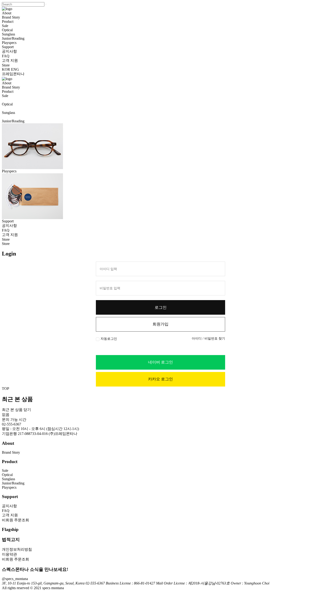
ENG (15, 69)
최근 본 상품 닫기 (16, 410)
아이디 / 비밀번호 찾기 (208, 338)
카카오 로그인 (160, 379)
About (6, 13)
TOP (5, 389)
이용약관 (9, 554)
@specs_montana (15, 579)
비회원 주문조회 (15, 520)
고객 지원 (10, 60)
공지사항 (9, 51)
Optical (7, 30)
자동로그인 (109, 338)
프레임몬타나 (13, 74)
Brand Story (11, 17)
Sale (5, 26)
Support (8, 47)
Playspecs (9, 43)
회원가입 (160, 324)
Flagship (10, 529)
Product (7, 21)
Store (6, 65)
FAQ (5, 56)
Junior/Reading (13, 38)
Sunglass (8, 34)
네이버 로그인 (160, 362)
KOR (6, 69)
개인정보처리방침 (17, 549)
